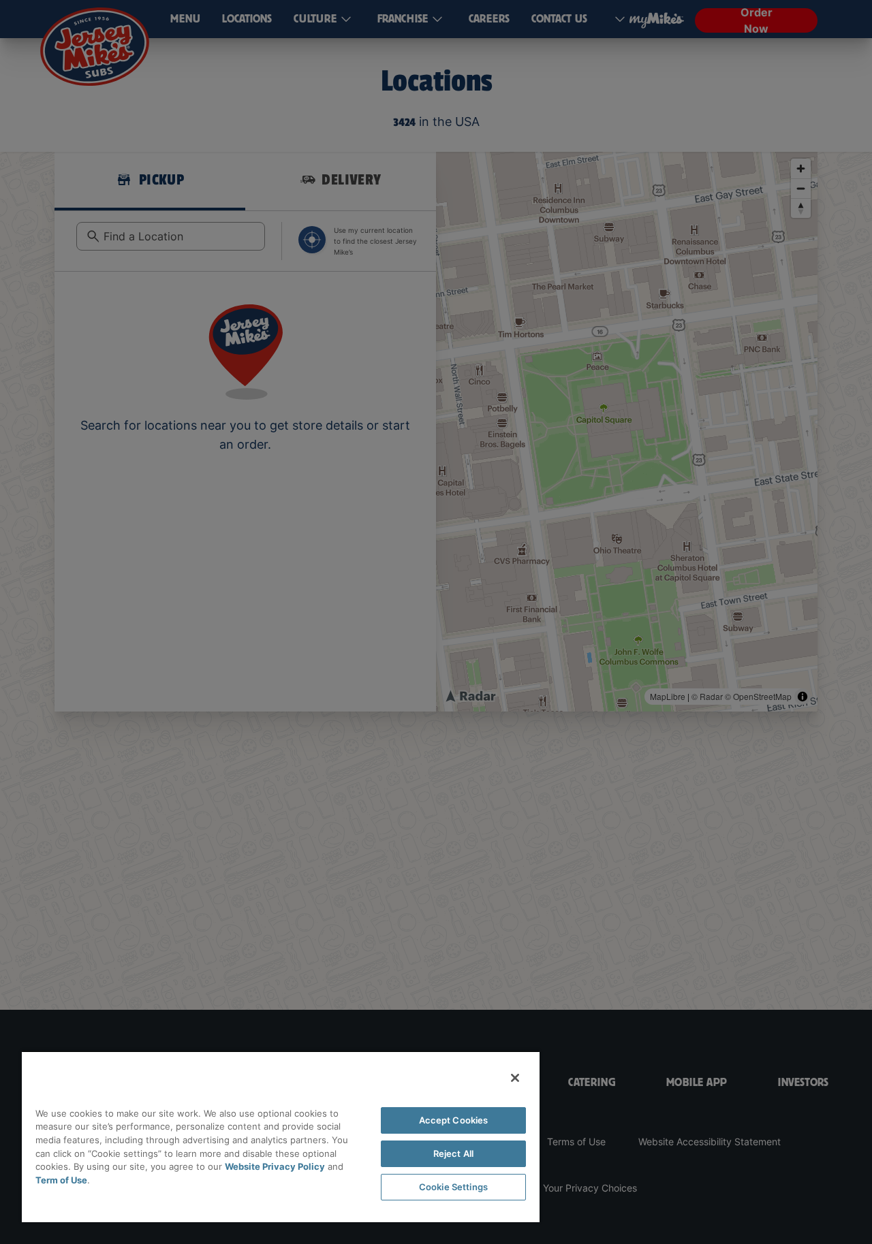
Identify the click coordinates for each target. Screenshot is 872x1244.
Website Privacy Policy (275, 1166)
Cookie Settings (453, 1186)
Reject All (453, 1153)
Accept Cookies (453, 1120)
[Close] (515, 1078)
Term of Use (61, 1180)
